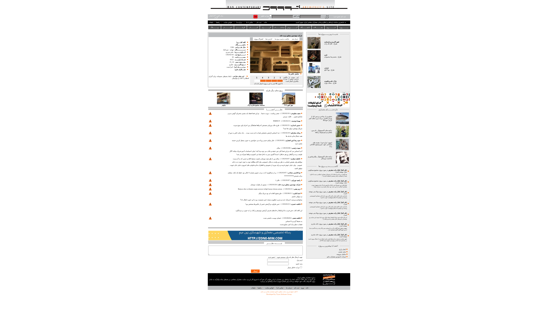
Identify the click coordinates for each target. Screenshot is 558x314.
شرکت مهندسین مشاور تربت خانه (291, 35)
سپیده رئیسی (296, 148)
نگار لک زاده (328, 44)
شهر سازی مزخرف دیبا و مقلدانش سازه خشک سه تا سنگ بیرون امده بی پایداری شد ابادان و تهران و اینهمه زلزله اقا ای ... (327, 239)
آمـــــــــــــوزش (292, 27)
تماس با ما (249, 22)
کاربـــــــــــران (266, 27)
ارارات (326, 68)
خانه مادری (314, 224)
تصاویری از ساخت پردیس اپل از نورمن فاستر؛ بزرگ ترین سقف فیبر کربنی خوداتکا (320, 118)
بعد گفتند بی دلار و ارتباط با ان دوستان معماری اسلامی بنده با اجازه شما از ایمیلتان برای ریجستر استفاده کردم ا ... (328, 175)
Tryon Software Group (284, 294)
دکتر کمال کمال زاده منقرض (337, 170)
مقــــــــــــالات (318, 27)
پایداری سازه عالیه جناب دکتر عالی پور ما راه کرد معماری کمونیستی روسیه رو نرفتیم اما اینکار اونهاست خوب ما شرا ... (328, 196)
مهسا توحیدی (296, 121)
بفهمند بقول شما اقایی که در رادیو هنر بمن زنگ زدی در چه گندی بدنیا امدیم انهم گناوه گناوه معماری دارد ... (328, 229)
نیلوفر (224, 105)
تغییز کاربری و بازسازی (331, 42)
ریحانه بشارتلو (296, 133)
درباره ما (239, 22)
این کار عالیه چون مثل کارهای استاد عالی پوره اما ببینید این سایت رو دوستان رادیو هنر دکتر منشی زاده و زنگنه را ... (328, 218)
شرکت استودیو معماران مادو (336, 257)
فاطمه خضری (296, 204)
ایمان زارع (342, 249)
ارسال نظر (295, 39)
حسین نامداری (296, 125)
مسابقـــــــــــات (279, 27)
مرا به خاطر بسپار (293, 267)
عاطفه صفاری (296, 159)
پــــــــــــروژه (343, 27)
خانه (265, 22)
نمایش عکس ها (294, 74)
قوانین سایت (228, 22)
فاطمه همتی (296, 218)
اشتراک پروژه (258, 39)
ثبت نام (259, 22)
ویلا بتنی (315, 191)
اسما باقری (297, 193)
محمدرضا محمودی (330, 57)
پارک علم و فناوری (330, 81)
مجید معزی (342, 252)
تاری (325, 55)
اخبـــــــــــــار (227, 27)
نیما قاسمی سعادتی (294, 173)
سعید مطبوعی (296, 113)
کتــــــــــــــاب (253, 27)
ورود (302, 288)
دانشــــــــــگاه (305, 27)
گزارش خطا (268, 39)
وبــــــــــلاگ (215, 27)
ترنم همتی (297, 189)
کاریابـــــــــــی (240, 27)
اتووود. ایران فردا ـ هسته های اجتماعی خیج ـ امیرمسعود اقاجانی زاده (321, 144)
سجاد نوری (328, 83)
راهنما (218, 22)
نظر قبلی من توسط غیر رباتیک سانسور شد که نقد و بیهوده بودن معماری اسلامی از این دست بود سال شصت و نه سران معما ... (329, 186)
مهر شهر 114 (288, 105)
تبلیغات (211, 22)
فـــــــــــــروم (331, 27)
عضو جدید (271, 257)
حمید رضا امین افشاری (293, 140)
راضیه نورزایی (296, 180)
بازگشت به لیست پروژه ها (282, 39)
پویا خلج (327, 70)
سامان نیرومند (341, 254)
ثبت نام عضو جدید (339, 16)
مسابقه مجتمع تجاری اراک (256, 105)
